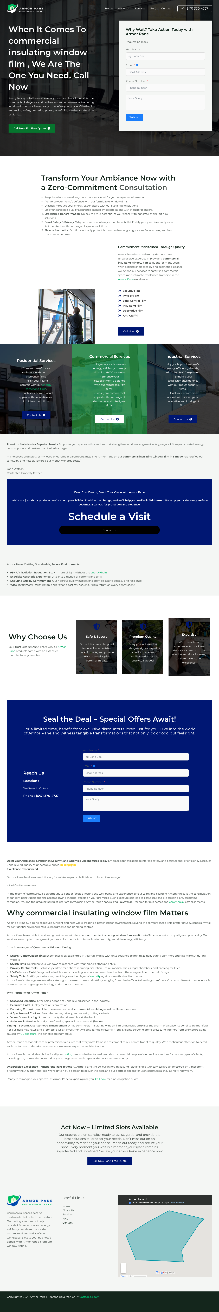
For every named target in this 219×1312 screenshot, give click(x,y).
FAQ (153, 8)
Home (109, 8)
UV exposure (28, 1033)
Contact (166, 8)
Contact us (109, 530)
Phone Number (136, 81)
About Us (124, 8)
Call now (100, 1079)
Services (140, 8)
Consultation (143, 187)
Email (129, 65)
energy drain (99, 572)
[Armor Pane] (25, 8)
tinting (68, 1054)
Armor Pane (126, 279)
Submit (134, 117)
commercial (176, 901)
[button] (194, 8)
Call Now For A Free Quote (110, 1160)
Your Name (133, 49)
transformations (108, 733)
